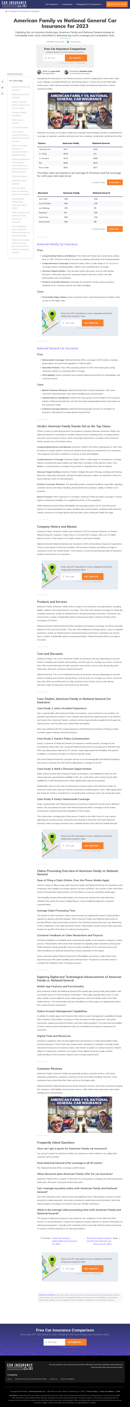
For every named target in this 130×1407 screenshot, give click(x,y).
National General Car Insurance (20, 96)
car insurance (111, 263)
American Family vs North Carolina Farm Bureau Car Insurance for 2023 (99, 1241)
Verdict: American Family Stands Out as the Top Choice (21, 105)
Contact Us (54, 1379)
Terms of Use (81, 63)
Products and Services (17, 121)
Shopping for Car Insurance (88, 4)
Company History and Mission (19, 114)
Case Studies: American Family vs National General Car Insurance (20, 136)
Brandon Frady (86, 71)
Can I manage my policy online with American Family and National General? (21, 231)
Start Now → (115, 182)
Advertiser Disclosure (14, 74)
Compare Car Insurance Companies (24, 11)
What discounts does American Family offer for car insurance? (21, 217)
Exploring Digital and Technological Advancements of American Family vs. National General (20, 165)
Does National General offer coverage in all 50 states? (19, 203)
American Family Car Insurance (21, 88)
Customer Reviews (20, 176)
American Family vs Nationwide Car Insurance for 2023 (64, 1241)
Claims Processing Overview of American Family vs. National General (20, 150)
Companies (67, 4)
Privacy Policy (92, 1391)
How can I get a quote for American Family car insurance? (21, 191)
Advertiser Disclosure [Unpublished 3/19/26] (30, 1379)
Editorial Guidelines (47, 1295)
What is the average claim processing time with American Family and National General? (20, 246)
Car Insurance (51, 4)
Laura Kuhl (55, 71)
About (9, 1379)
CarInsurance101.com (37, 1391)
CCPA (118, 1391)
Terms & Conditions (106, 1391)
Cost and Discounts (20, 127)
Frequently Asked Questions (19, 182)
